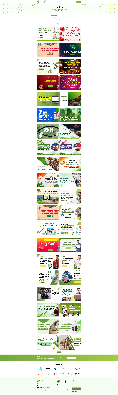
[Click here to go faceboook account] (74, 391)
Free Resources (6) (45, 19)
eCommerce (58, 381)
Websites (58, 384)
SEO (57, 385)
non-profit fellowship (76, 386)
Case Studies (66, 383)
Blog (65, 382)
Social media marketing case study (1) (44, 21)
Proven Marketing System (59, 383)
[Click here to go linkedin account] (72, 391)
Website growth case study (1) (55, 21)
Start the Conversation (71, 357)
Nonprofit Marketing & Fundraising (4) (54, 19)
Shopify (58, 382)
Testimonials (66, 389)
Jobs (72, 383)
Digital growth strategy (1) (64, 21)
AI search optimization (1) (63, 23)
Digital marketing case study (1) (65, 19)
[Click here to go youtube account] (75, 391)
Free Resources (66, 381)
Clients (65, 388)
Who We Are (73, 381)
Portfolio (66, 387)
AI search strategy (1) (71, 23)
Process (73, 382)
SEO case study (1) (73, 19)
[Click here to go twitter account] (76, 391)
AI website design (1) (46, 23)
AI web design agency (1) (55, 23)
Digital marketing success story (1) (74, 21)
